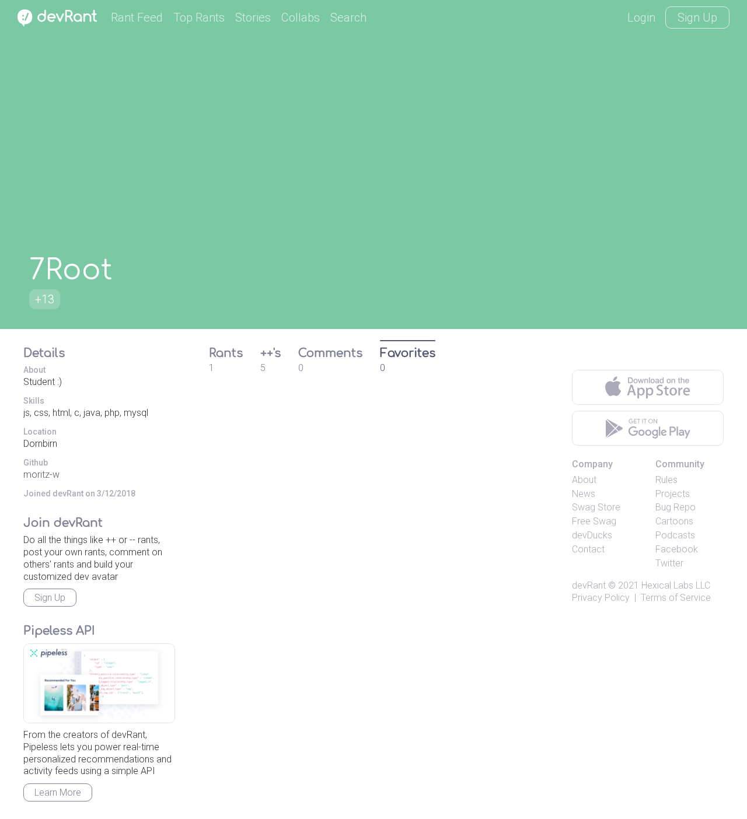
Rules (666, 479)
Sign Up (697, 17)
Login (641, 17)
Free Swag (594, 521)
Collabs (300, 17)
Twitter (669, 563)
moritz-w (41, 474)
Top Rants (199, 17)
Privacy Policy (601, 597)
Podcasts (675, 535)
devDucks (592, 535)
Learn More (57, 792)
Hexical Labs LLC (675, 585)
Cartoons (674, 521)
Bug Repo (675, 507)
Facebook (676, 549)
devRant (589, 585)
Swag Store (596, 507)
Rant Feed (137, 17)
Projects (672, 493)
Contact (588, 549)
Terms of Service (676, 597)
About (584, 479)
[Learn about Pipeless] (99, 683)
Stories (253, 17)
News (583, 493)
